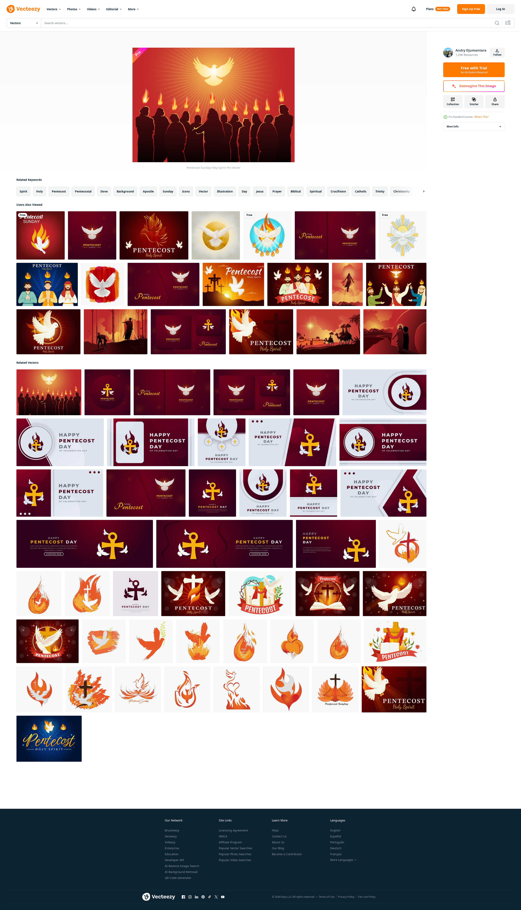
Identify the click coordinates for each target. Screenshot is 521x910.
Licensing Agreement (233, 830)
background (125, 191)
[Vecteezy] (23, 9)
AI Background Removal (181, 872)
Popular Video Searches (235, 860)
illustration (225, 191)
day (244, 191)
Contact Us (279, 836)
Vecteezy (171, 836)
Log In (500, 9)
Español (335, 836)
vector (203, 191)
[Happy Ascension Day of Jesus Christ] (347, 284)
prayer (277, 191)
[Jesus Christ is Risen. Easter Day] (394, 331)
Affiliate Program (230, 842)
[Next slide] (420, 191)
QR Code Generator (178, 878)
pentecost (59, 191)
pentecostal (83, 191)
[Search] (497, 22)
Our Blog (278, 848)
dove (104, 191)
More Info (453, 126)
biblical (296, 191)
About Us (278, 842)
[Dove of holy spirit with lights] (402, 235)
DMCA (223, 836)
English (335, 830)
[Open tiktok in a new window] (209, 897)
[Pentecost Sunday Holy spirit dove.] (40, 235)
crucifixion (338, 191)
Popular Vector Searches (235, 848)
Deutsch (335, 848)
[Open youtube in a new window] (222, 897)
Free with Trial (474, 69)
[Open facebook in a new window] (183, 897)
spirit (23, 191)
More (131, 9)
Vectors (52, 9)
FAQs (275, 830)
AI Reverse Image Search (182, 866)
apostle (148, 191)
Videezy (170, 842)
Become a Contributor (287, 854)
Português (337, 842)
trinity (379, 191)
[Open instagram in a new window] (190, 897)
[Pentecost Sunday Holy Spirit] (48, 392)
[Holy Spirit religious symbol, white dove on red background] (102, 284)
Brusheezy (172, 830)
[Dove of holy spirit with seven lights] (267, 235)
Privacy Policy (346, 897)
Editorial (112, 9)
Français (336, 854)
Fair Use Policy (367, 897)
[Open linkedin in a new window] (196, 897)
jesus (259, 191)
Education (172, 854)
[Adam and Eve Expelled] (115, 331)
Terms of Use (327, 897)
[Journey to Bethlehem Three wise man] (328, 331)
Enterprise (172, 848)
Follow (497, 54)
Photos (72, 9)
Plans (430, 9)
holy (39, 191)
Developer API (174, 860)
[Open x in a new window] (216, 897)
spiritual (316, 191)
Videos (91, 9)
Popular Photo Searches (235, 854)
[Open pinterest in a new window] (203, 897)
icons (186, 191)
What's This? (481, 117)
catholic (360, 191)
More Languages (341, 860)
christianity (401, 191)
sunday (168, 191)
